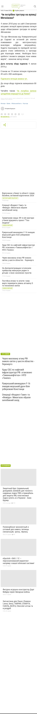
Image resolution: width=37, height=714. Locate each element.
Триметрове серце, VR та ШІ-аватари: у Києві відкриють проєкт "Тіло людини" (18, 220)
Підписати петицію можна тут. (14, 79)
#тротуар (25, 103)
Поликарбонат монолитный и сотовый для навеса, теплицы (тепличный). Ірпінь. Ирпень (16, 529)
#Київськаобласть (16, 103)
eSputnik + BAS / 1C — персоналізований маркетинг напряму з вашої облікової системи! (18, 560)
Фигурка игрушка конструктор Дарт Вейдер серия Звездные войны (18, 590)
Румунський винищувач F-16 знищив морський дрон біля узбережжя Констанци (18, 234)
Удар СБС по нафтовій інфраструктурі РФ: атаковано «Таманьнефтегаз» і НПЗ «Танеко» (18, 247)
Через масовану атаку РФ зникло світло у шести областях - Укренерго (18, 259)
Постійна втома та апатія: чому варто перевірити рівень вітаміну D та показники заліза (17, 283)
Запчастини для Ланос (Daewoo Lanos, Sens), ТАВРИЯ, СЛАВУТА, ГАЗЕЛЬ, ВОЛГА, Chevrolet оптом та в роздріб (18, 605)
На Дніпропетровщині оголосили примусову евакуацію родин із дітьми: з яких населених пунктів (16, 270)
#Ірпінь (8, 103)
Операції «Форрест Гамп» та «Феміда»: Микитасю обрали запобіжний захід (14, 207)
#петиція (3, 103)
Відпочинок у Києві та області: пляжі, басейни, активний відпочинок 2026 (18, 194)
